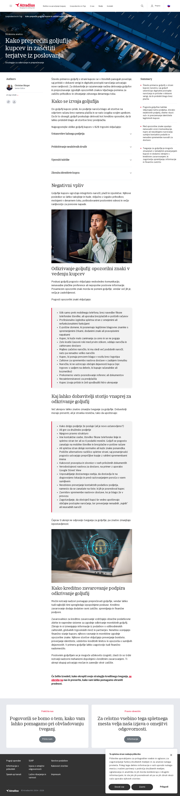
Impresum (56, 775)
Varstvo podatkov (59, 761)
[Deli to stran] (8, 102)
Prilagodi (164, 787)
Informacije (132, 739)
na (61, 680)
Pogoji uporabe (13, 761)
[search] (142, 6)
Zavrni (142, 787)
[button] (10, 6)
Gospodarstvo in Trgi (78, 6)
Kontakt (110, 6)
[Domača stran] (25, 6)
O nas (92, 6)
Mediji (101, 6)
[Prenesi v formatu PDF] (14, 102)
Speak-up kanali (13, 775)
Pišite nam (47, 739)
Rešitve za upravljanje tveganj (54, 6)
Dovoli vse (119, 787)
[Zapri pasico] (171, 755)
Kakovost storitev (59, 766)
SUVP (31, 761)
